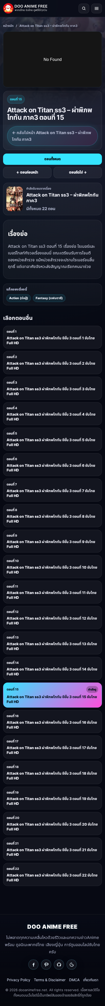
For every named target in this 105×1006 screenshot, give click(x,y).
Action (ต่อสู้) (18, 298)
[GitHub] (59, 964)
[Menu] (96, 8)
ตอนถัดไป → (78, 172)
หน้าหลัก (8, 26)
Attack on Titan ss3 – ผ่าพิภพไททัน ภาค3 (48, 26)
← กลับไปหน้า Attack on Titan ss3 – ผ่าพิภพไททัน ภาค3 (51, 136)
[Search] (83, 8)
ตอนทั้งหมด (52, 159)
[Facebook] (33, 964)
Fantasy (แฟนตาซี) (49, 298)
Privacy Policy (18, 980)
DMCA (74, 980)
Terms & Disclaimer (49, 980)
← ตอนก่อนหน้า (27, 172)
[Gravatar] (72, 964)
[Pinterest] (46, 964)
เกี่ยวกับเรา (90, 980)
